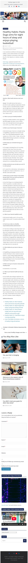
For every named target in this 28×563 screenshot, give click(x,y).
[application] (14, 519)
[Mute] (22, 524)
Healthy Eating (5, 49)
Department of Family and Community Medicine (13, 48)
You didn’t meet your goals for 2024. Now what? (12, 402)
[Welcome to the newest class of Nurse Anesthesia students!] (14, 363)
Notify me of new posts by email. (9, 466)
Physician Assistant (12, 49)
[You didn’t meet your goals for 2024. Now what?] (14, 387)
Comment (4, 421)
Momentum (5, 28)
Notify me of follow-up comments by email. (12, 461)
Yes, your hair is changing (11, 355)
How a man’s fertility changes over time (14, 332)
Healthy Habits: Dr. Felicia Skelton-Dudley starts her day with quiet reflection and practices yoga (13, 311)
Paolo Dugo (5, 62)
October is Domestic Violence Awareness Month (14, 328)
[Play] (3, 524)
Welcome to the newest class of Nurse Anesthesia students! (13, 378)
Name (3, 440)
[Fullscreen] (24, 524)
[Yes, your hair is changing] (14, 340)
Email (3, 446)
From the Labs (4, 505)
